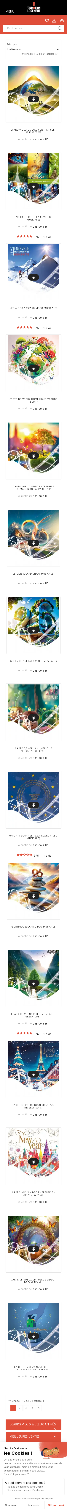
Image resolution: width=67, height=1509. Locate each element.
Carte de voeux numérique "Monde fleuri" (33, 400)
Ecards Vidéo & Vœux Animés (32, 1424)
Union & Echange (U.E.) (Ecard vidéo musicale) (33, 837)
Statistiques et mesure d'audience (25, 1490)
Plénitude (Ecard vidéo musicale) (34, 927)
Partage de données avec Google (25, 1486)
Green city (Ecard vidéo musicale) (33, 661)
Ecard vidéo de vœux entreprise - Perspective (34, 131)
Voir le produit (33, 99)
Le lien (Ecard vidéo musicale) (33, 574)
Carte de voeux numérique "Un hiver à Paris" (33, 1106)
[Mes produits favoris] (47, 21)
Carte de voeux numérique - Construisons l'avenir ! (33, 1368)
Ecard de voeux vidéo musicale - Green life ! (33, 1015)
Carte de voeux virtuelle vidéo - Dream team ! (33, 1281)
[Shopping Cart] (62, 19)
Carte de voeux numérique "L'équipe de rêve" (33, 750)
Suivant (39, 1408)
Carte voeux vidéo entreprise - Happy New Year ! (33, 1193)
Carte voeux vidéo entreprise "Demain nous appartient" (33, 488)
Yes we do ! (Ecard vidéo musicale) (33, 308)
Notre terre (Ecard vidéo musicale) (33, 218)
